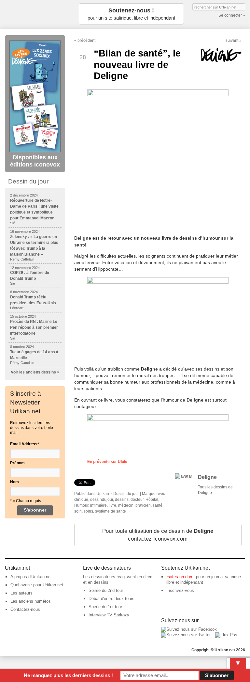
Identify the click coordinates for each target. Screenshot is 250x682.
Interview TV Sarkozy (109, 614)
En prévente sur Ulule (107, 461)
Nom (14, 482)
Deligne (207, 477)
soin (78, 511)
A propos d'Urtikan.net (31, 576)
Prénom (17, 463)
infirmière (98, 505)
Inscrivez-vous (180, 590)
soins (88, 511)
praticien (143, 505)
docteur (137, 499)
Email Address (24, 444)
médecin (125, 505)
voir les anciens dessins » (35, 372)
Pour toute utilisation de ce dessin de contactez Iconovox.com (157, 535)
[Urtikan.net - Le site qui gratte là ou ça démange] (37, 13)
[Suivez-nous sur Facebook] (189, 629)
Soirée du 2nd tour (106, 590)
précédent (86, 40)
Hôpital (152, 499)
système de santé (110, 511)
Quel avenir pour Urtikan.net (36, 584)
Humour (81, 505)
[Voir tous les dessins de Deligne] (183, 476)
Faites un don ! (180, 576)
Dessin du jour (126, 493)
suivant (232, 40)
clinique (81, 499)
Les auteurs (21, 593)
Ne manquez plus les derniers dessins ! (68, 675)
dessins (122, 499)
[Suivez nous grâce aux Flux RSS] (226, 634)
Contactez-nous (25, 609)
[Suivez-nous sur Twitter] (186, 634)
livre (112, 505)
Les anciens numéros (30, 601)
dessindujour (101, 499)
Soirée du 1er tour (105, 606)
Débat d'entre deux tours (111, 598)
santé (157, 505)
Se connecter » (231, 15)
